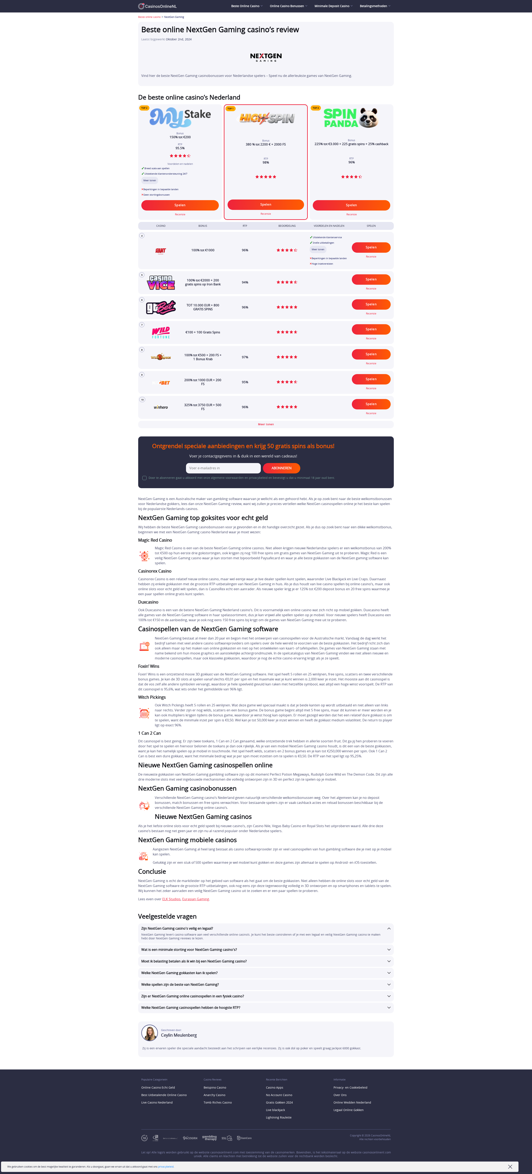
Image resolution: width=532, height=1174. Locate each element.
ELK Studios (171, 899)
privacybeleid (166, 1166)
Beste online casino (149, 17)
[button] (266, 424)
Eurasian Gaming (195, 899)
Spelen (265, 204)
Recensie (266, 214)
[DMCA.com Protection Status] (259, 1138)
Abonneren (282, 468)
